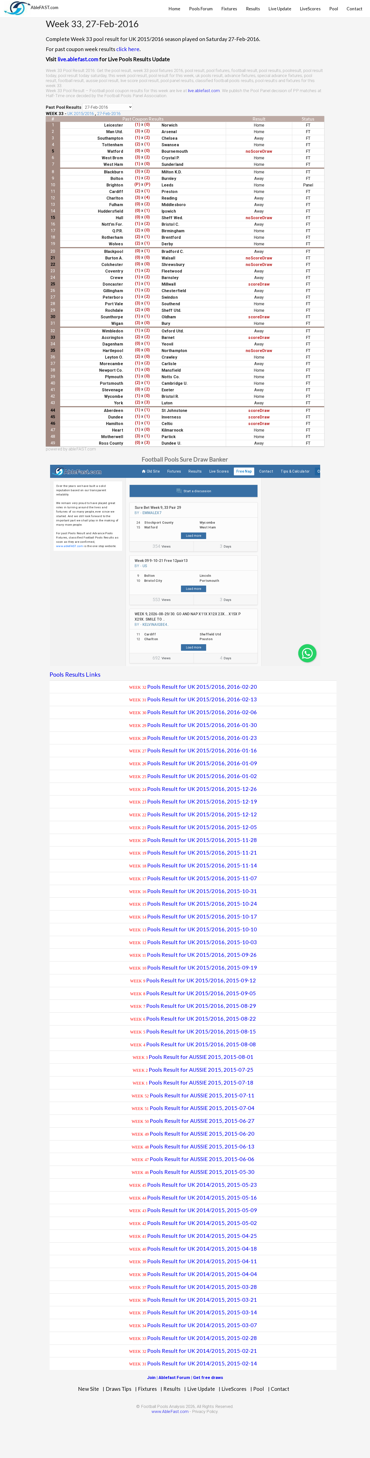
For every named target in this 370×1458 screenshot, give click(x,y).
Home (174, 8)
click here (127, 49)
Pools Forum (201, 8)
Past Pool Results (63, 107)
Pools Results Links (75, 674)
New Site (88, 1389)
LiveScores (310, 8)
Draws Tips (118, 1389)
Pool (333, 8)
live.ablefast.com (78, 59)
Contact (354, 8)
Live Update (280, 8)
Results (253, 8)
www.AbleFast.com (170, 1411)
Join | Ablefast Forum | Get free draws (185, 1377)
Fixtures (229, 8)
